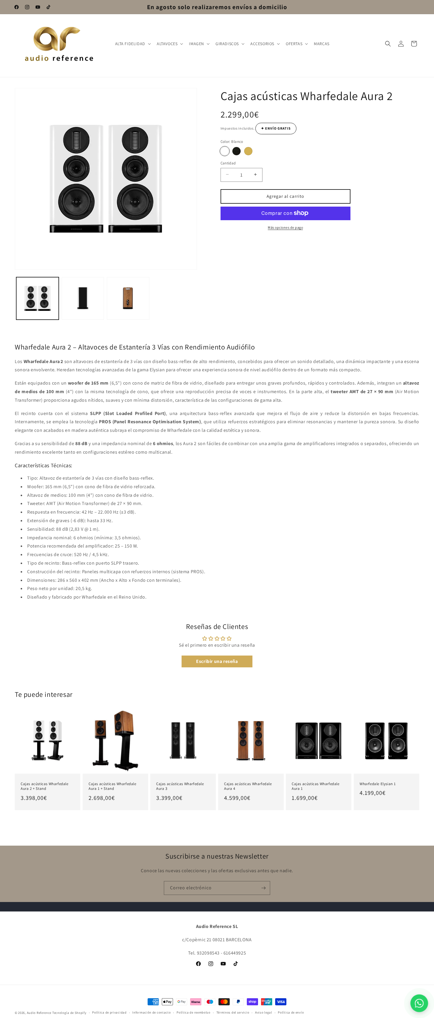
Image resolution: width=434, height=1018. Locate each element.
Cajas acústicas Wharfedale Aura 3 (180, 786)
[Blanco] (225, 151)
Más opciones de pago (285, 227)
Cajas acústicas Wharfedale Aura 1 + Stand (112, 786)
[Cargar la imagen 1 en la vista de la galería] (37, 298)
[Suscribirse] (263, 888)
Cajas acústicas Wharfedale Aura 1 (316, 786)
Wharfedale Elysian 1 (378, 783)
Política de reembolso (194, 1012)
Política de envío (291, 1012)
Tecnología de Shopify (69, 1013)
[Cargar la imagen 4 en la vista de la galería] (83, 298)
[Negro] (236, 151)
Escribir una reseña (217, 661)
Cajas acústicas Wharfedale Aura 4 (248, 786)
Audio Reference (39, 1013)
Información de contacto (151, 1012)
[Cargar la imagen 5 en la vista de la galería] (128, 298)
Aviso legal (263, 1012)
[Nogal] (248, 151)
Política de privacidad (109, 1012)
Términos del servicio (232, 1012)
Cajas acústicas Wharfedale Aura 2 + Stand (44, 786)
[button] (132, 43)
